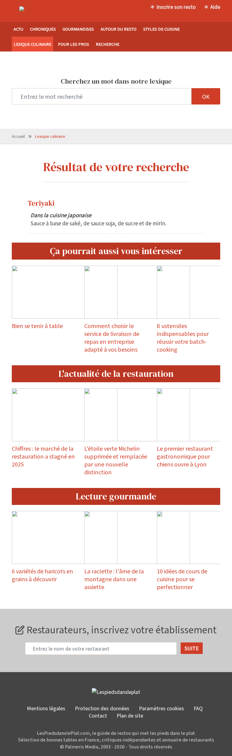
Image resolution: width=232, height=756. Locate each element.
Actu (18, 29)
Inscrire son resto (176, 6)
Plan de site (130, 715)
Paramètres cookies (161, 708)
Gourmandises (78, 29)
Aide (215, 6)
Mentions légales (46, 708)
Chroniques (43, 29)
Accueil (18, 136)
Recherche (107, 44)
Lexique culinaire (32, 44)
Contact (98, 715)
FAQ (198, 708)
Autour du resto (119, 29)
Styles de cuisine (161, 29)
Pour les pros (73, 44)
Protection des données (102, 708)
